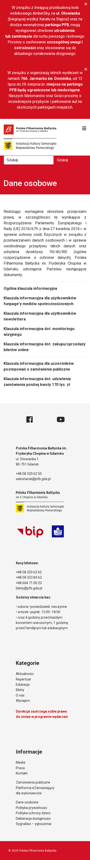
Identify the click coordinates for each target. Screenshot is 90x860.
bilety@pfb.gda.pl (29, 588)
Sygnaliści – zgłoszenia (33, 824)
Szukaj (62, 160)
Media (20, 762)
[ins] (44, 420)
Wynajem (23, 701)
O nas (20, 695)
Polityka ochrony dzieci (33, 813)
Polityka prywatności (31, 808)
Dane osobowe (27, 802)
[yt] (61, 420)
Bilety (20, 690)
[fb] (29, 420)
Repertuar (23, 679)
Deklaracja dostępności (33, 818)
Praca (20, 768)
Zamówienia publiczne (33, 782)
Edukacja (23, 684)
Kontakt (22, 773)
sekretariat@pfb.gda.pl (33, 479)
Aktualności (25, 674)
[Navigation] (84, 128)
